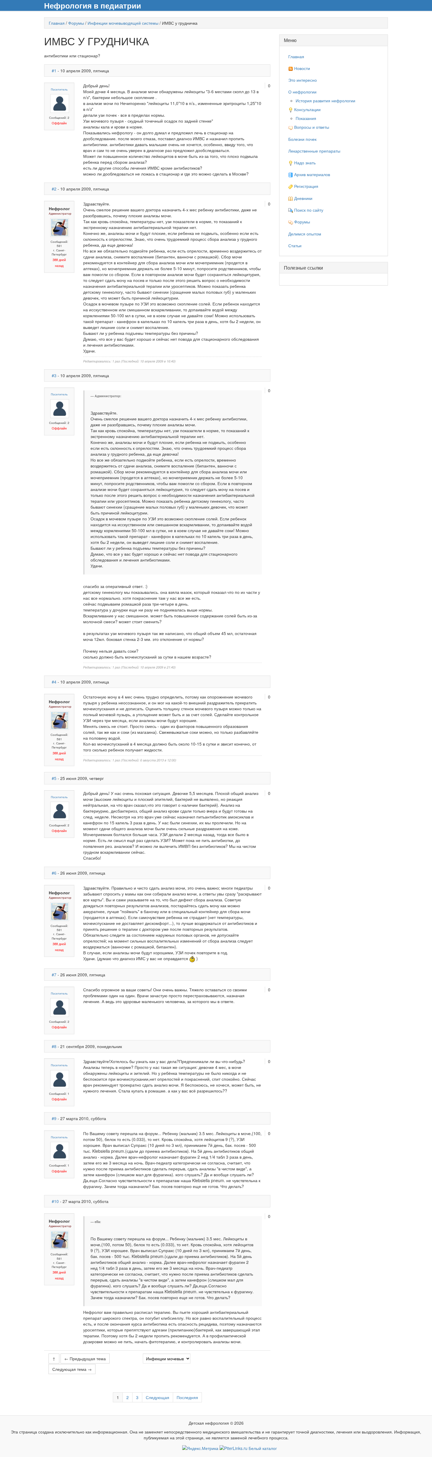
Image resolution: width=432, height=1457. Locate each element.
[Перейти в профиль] (59, 103)
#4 (54, 682)
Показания (306, 118)
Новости (301, 68)
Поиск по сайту (308, 210)
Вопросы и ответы (311, 127)
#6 (54, 873)
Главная (57, 23)
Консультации (307, 109)
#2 (54, 189)
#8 (54, 1046)
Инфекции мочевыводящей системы (123, 23)
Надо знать (304, 163)
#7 (54, 975)
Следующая (157, 1397)
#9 (54, 1118)
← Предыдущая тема (85, 1358)
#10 (55, 1201)
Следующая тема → (72, 1369)
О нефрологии (302, 92)
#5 (54, 778)
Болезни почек (302, 139)
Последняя (187, 1397)
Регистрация (305, 186)
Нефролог (59, 208)
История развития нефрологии (325, 100)
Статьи (295, 245)
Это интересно (302, 80)
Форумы (76, 23)
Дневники (302, 198)
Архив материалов (311, 174)
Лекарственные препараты (314, 151)
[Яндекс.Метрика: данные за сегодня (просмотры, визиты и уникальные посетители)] (200, 1448)
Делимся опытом (304, 234)
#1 (54, 70)
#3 (54, 375)
